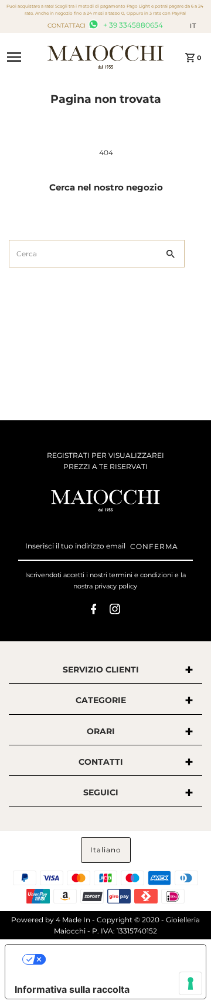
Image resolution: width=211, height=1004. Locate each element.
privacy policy (115, 586)
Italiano (105, 849)
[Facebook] (94, 611)
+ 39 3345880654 (132, 25)
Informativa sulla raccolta (72, 989)
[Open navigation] (23, 57)
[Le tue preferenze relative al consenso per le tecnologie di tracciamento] (190, 983)
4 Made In (73, 919)
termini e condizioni (141, 575)
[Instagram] (115, 611)
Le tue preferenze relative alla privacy (117, 959)
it (193, 26)
